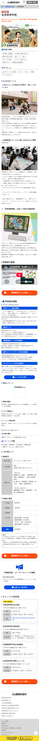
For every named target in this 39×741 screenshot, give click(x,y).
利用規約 (4, 730)
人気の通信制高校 (7, 703)
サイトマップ (5, 734)
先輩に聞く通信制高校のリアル (10, 708)
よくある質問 (5, 721)
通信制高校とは (6, 700)
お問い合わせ (5, 725)
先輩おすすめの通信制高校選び (10, 705)
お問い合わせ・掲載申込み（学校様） (12, 728)
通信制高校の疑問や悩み (9, 713)
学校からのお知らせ (7, 716)
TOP (2, 6)
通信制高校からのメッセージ (10, 710)
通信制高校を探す (10, 6)
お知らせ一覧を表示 (20, 587)
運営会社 (4, 723)
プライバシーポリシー (7, 732)
